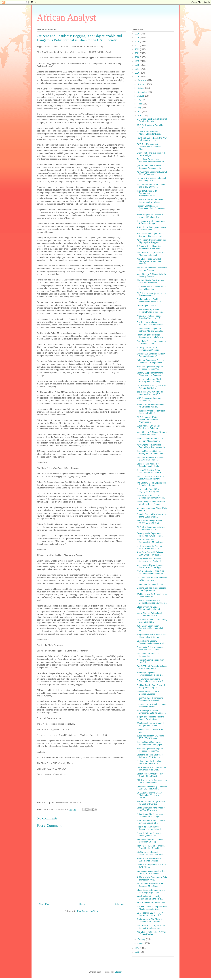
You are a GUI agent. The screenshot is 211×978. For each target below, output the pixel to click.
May (139, 107)
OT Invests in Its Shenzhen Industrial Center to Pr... (149, 762)
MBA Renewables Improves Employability (149, 399)
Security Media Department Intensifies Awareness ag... (150, 534)
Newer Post (44, 904)
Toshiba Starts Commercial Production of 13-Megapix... (150, 743)
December (142, 80)
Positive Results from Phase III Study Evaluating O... (151, 686)
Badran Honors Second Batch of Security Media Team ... (151, 439)
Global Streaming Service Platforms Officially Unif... (149, 608)
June (139, 104)
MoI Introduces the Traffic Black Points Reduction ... (151, 288)
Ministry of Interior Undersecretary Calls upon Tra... (152, 620)
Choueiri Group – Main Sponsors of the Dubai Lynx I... (151, 515)
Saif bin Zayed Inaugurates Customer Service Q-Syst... (150, 234)
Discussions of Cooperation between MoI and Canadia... (150, 329)
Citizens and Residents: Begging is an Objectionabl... (151, 589)
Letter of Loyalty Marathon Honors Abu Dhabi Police (152, 705)
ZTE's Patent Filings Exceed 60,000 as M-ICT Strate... (149, 522)
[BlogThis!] (87, 809)
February (141, 939)
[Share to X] (89, 809)
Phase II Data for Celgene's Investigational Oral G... (149, 834)
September (142, 92)
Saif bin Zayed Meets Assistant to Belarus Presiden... (152, 269)
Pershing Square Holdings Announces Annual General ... (151, 336)
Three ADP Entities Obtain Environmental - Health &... (150, 471)
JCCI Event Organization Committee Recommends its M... (151, 628)
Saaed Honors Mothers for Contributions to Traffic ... (149, 465)
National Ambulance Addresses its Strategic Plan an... (151, 405)
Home (82, 904)
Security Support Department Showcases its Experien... (150, 374)
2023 (137, 45)
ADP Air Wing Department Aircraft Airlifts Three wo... (152, 173)
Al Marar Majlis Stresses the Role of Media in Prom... (152, 878)
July (139, 100)
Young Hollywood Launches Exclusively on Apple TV (149, 560)
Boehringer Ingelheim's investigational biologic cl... (150, 673)
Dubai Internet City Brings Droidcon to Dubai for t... (149, 427)
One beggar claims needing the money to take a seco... (151, 872)
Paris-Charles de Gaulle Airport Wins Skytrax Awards (150, 859)
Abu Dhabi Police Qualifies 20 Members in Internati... (150, 253)
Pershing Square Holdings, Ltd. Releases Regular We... (151, 367)
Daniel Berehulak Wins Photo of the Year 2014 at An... (151, 809)
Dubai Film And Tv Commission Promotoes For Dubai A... (151, 200)
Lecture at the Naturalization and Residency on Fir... (151, 179)
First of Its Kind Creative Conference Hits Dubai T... (150, 828)
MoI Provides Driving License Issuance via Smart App (150, 566)
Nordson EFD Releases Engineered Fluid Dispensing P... (151, 208)
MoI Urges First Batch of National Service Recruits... (152, 120)
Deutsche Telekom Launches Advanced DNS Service (150, 756)
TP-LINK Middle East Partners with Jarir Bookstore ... (150, 281)
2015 (137, 77)
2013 (137, 952)
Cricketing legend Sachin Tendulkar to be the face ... (150, 300)
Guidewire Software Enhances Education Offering (150, 840)
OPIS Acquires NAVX (146, 305)
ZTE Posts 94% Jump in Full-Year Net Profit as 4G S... (150, 393)
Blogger (118, 972)
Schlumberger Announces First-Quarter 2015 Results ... (151, 775)
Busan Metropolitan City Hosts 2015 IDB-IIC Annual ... (150, 737)
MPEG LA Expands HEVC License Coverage (148, 692)
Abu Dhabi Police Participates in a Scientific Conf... (151, 342)
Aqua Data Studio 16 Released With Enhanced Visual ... (150, 553)
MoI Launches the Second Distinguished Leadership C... (151, 680)
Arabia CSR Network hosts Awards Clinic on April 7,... (150, 317)
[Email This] (84, 809)
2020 (137, 57)
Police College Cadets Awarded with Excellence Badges (151, 503)
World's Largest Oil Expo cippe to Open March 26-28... (152, 595)
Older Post (119, 904)
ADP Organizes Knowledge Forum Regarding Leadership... (152, 446)
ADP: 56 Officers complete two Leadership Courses (151, 528)
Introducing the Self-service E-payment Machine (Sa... (150, 216)
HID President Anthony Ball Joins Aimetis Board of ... (152, 386)
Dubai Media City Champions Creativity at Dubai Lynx (150, 815)
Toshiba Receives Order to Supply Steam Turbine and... (151, 452)
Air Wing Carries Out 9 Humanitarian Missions (148, 348)
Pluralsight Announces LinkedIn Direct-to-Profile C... (151, 412)
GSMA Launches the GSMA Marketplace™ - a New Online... (149, 795)
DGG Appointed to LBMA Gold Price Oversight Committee (150, 572)
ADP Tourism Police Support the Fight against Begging (151, 241)
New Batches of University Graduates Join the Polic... (150, 897)
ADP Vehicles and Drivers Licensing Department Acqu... (151, 496)
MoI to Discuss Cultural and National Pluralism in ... (149, 614)
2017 (137, 69)
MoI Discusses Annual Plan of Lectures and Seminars (150, 477)
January (141, 943)
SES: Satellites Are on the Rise (151, 903)
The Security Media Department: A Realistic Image (151, 222)
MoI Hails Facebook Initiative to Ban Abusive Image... (151, 458)
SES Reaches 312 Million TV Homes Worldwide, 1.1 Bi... (150, 914)
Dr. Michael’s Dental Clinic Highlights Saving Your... (149, 490)
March (140, 115)
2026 (137, 34)
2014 (137, 948)
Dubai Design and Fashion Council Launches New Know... (152, 601)
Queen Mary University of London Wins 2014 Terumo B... (152, 787)
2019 (137, 61)
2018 (137, 65)
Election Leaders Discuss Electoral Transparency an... (150, 323)
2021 (137, 53)
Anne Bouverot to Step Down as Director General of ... (151, 821)
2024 (137, 41)
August (140, 96)
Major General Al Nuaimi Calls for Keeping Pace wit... (151, 275)
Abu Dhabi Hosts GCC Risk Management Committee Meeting (149, 261)
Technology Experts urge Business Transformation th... (151, 160)
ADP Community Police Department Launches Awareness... (148, 419)
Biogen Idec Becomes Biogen (150, 584)
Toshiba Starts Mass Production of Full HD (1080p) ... (151, 185)
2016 (137, 73)
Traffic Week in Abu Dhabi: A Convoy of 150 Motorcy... (149, 920)
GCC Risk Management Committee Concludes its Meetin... (149, 146)
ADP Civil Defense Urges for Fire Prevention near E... (151, 294)
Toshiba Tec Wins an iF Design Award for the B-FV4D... (151, 847)
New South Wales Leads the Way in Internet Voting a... (152, 139)
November (142, 84)
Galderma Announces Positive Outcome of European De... (150, 361)
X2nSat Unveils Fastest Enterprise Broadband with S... (151, 853)
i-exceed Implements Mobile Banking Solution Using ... (149, 380)
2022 (137, 49)
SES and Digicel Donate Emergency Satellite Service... (151, 711)
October (141, 88)
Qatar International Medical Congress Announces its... (150, 166)
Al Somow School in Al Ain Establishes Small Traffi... (149, 247)
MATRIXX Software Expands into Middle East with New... (152, 907)
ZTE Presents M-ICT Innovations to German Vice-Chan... (151, 768)
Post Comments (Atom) (87, 911)
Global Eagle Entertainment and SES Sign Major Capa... (151, 891)
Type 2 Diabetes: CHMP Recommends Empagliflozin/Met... (147, 193)
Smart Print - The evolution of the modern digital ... (152, 154)
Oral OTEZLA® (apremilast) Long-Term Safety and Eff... (152, 667)
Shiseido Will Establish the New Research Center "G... (151, 355)
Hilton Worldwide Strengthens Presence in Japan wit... (150, 699)
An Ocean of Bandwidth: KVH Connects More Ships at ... (150, 885)
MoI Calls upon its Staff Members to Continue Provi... (152, 579)
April (139, 111)
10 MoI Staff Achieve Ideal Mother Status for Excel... (149, 132)
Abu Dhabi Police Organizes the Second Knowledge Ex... (151, 926)
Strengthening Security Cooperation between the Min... (152, 642)
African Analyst (66, 17)
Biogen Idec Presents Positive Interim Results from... (150, 718)
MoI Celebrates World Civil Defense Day (148, 654)
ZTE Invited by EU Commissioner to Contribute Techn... (152, 781)
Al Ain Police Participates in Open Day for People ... (152, 228)
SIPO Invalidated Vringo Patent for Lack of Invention (151, 802)
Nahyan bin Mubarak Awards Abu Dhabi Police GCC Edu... (151, 635)
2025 (137, 37)
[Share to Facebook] (92, 809)
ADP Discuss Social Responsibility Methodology (150, 541)
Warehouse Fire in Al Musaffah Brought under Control (150, 724)
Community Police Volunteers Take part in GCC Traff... (150, 648)
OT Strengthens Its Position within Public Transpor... (149, 547)
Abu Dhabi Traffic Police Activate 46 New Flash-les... (151, 933)
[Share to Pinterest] (95, 809)
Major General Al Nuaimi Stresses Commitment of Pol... (152, 433)
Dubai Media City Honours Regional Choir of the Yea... (150, 310)
